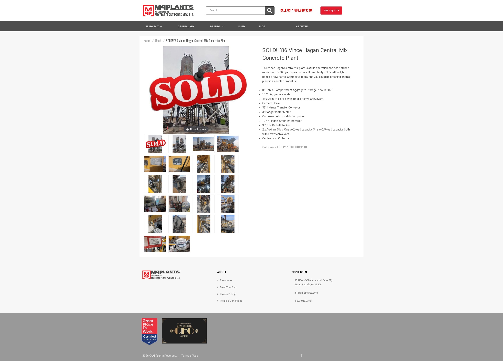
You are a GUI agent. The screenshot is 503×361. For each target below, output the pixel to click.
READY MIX (152, 26)
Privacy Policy (227, 294)
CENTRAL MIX (186, 26)
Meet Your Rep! (228, 287)
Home (146, 40)
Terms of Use (189, 355)
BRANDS (215, 26)
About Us (302, 26)
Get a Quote (331, 10)
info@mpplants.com (306, 292)
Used (241, 26)
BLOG (262, 26)
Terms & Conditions (231, 300)
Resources (226, 280)
